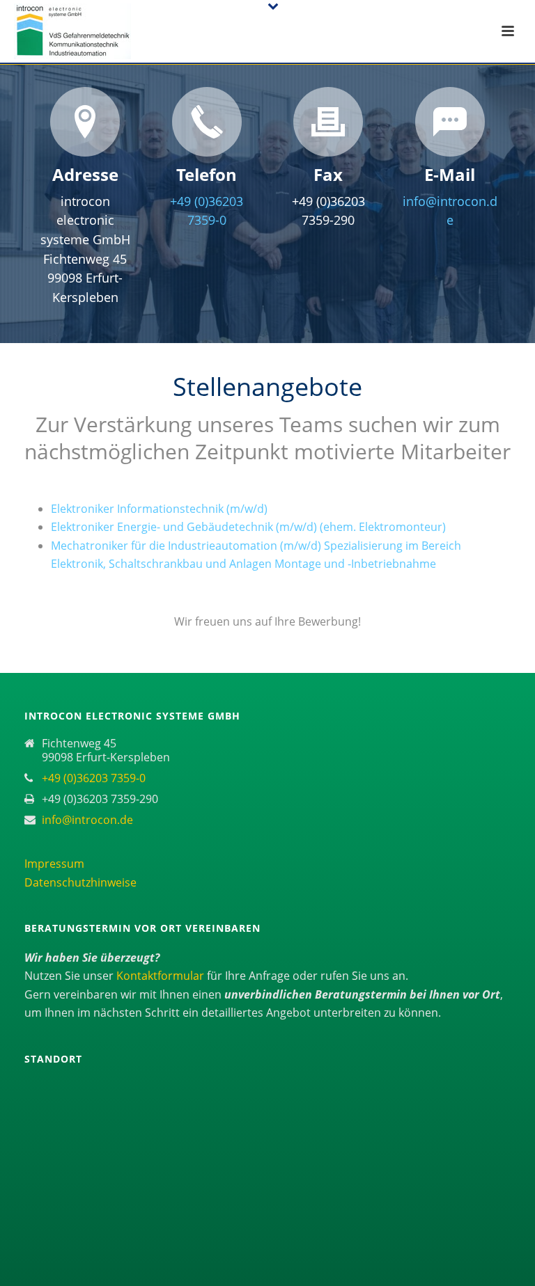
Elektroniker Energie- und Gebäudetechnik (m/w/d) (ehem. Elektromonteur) (248, 526)
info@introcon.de (87, 819)
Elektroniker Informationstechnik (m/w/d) (159, 508)
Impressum (54, 863)
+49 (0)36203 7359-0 (94, 778)
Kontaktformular (161, 975)
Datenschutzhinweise (80, 882)
